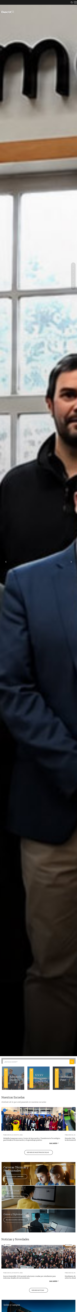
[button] (6, 561)
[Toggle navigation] (75, 2)
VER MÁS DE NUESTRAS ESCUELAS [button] (38, 1152)
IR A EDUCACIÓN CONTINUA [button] (15, 1220)
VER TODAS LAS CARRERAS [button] (14, 1176)
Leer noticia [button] (53, 1143)
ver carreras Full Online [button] (15, 1196)
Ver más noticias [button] (38, 1290)
